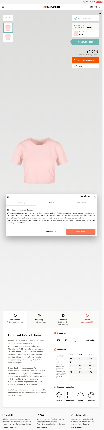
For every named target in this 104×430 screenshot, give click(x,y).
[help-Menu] (91, 7)
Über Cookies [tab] (82, 203)
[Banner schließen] (94, 197)
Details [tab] (51, 203)
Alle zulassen (81, 231)
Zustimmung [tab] (20, 203)
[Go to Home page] (51, 7)
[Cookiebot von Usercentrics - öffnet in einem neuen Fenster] (81, 196)
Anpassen (49, 231)
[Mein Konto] (96, 7)
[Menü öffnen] (3, 7)
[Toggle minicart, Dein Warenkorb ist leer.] (100, 7)
